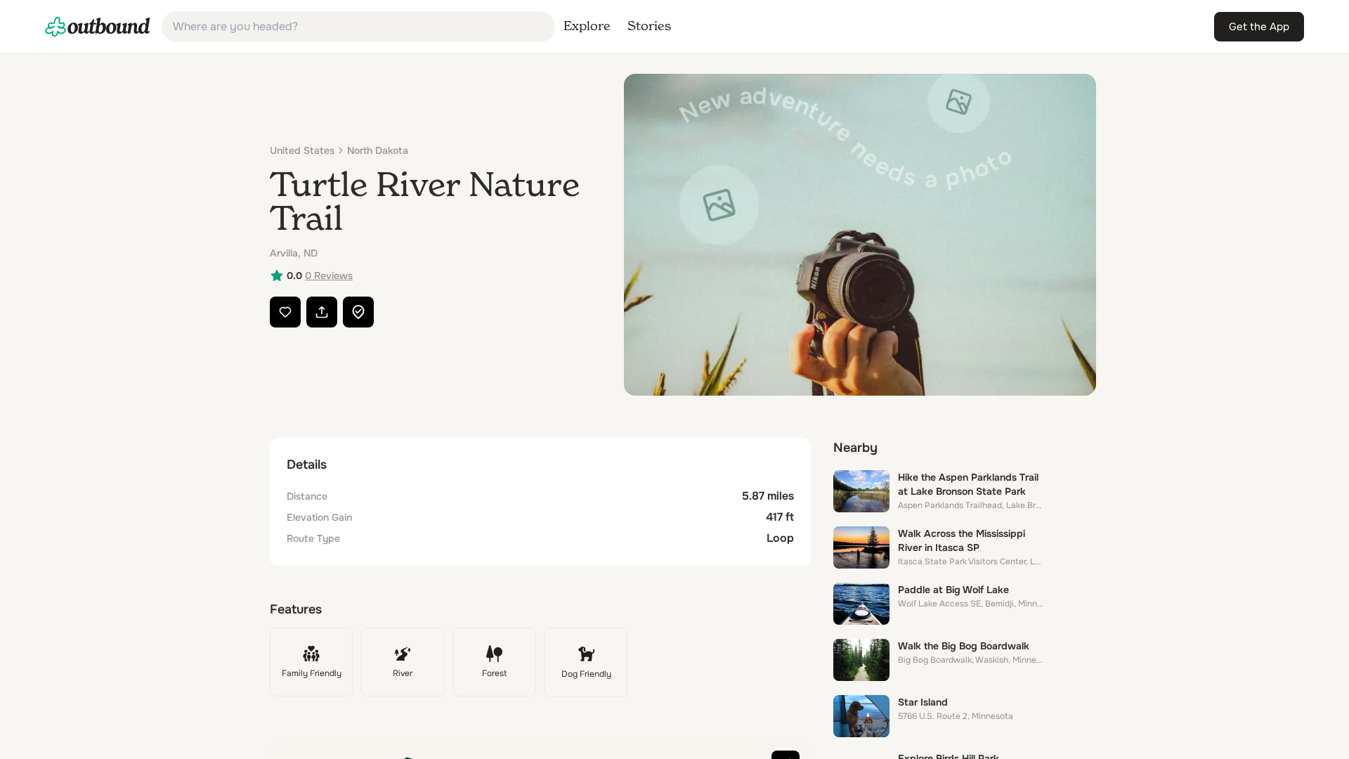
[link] (97, 26)
